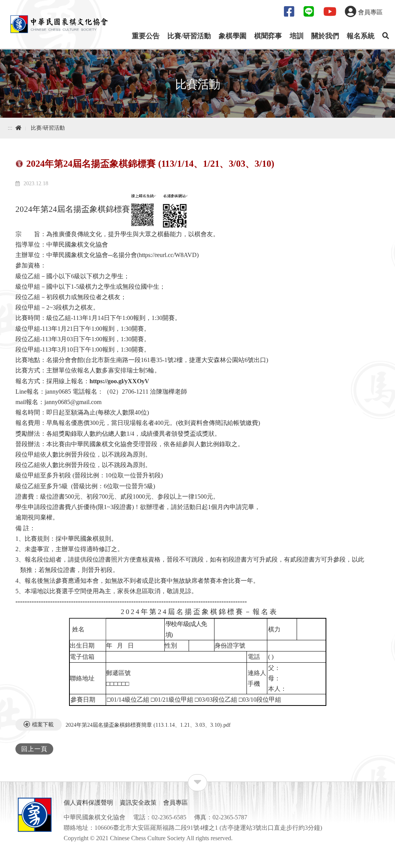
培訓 (297, 36)
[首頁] (59, 23)
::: (10, 128)
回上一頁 (34, 749)
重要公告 (146, 36)
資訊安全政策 (138, 802)
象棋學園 (232, 36)
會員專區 (175, 802)
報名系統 (361, 36)
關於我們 (325, 36)
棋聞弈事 (268, 36)
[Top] (381, 841)
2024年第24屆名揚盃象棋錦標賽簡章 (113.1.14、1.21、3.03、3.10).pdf (148, 725)
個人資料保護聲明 (88, 802)
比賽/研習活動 (189, 36)
